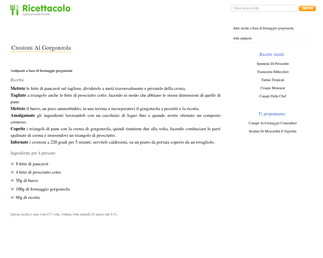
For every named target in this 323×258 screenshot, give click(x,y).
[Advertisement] (91, 29)
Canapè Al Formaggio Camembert (273, 123)
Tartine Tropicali (272, 79)
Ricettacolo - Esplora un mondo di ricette (41, 9)
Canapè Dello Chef (272, 96)
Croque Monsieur (273, 87)
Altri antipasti (242, 38)
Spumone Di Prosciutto (273, 63)
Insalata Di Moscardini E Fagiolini (272, 131)
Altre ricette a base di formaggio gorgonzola (263, 28)
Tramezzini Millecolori (273, 71)
